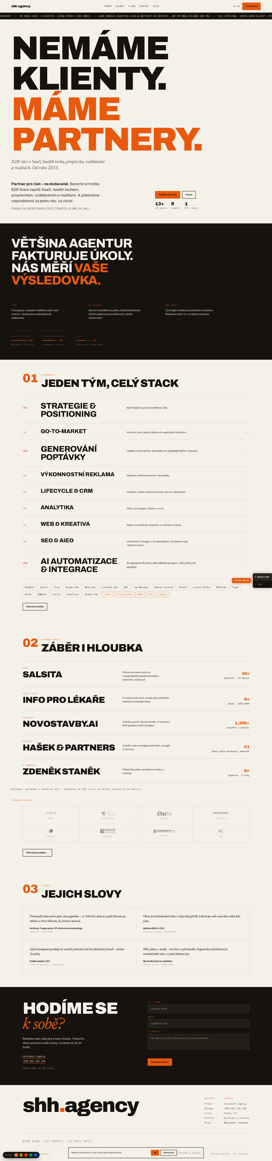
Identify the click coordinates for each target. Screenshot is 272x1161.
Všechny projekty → (37, 852)
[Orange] (16, 1155)
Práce (108, 6)
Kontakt (144, 6)
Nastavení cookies (236, 1122)
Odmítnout (168, 1153)
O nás (131, 6)
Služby (120, 6)
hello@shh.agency (34, 1056)
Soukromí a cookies (236, 1117)
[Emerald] (31, 1155)
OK (155, 1153)
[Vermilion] (26, 1155)
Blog (156, 6)
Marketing (263, 576)
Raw (259, 584)
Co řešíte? (154, 1031)
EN (238, 6)
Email (151, 1017)
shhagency (21, 6)
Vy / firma (154, 1002)
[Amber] (21, 1155)
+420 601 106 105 (34, 1061)
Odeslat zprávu (160, 1062)
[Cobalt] (35, 1155)
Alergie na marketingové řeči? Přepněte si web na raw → (50, 208)
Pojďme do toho (168, 194)
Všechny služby (35, 606)
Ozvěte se (251, 6)
